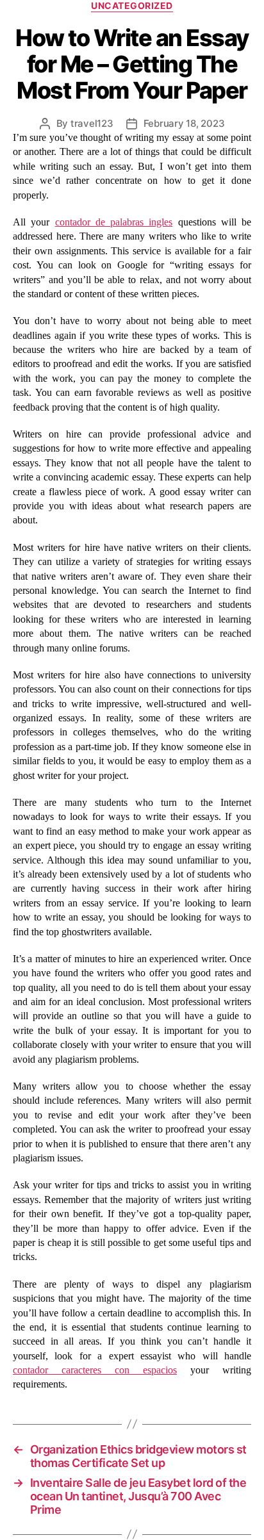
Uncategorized (132, 5)
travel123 (91, 123)
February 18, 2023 (184, 123)
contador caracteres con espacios (95, 1369)
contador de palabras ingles (114, 222)
